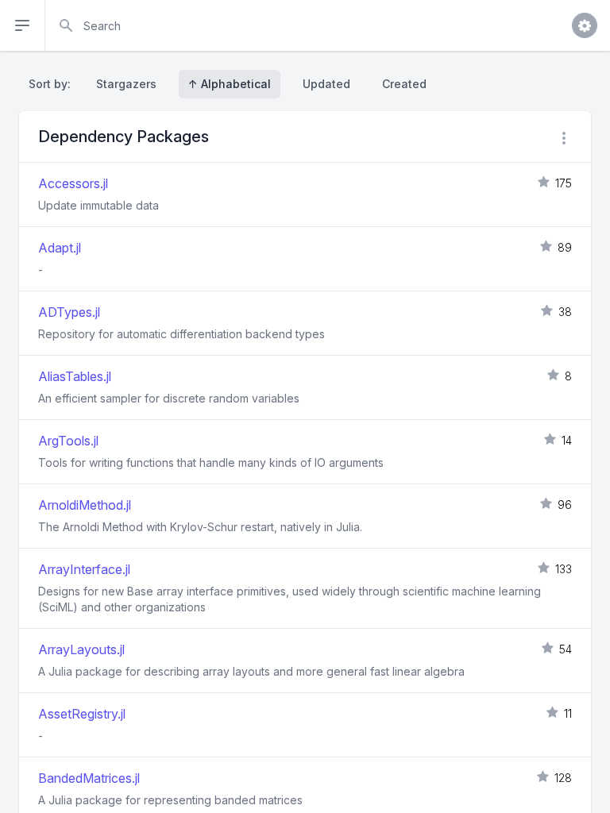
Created (404, 84)
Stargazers (126, 84)
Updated (326, 84)
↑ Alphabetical (229, 84)
